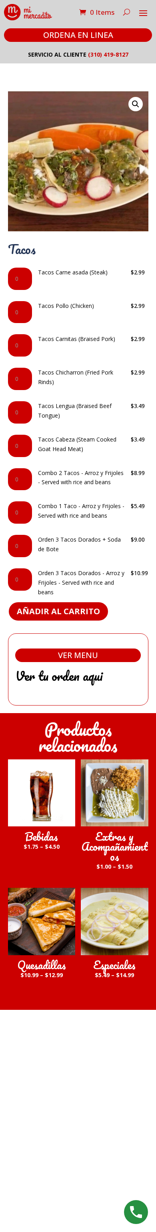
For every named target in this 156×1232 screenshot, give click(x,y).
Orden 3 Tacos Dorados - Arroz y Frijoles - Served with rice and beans (81, 582)
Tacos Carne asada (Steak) (73, 272)
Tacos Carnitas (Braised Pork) (76, 339)
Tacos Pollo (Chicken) (66, 305)
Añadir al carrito (58, 611)
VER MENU (78, 655)
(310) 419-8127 (108, 54)
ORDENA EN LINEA (78, 35)
